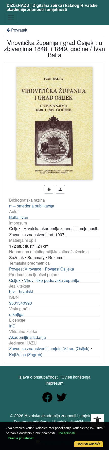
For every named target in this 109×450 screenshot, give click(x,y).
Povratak (19, 30)
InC (12, 326)
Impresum (54, 383)
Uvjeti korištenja (76, 377)
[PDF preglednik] (48, 189)
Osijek (15, 280)
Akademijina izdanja (27, 337)
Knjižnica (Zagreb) (25, 354)
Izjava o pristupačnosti (39, 377)
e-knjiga (16, 314)
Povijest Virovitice (25, 269)
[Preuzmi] (60, 189)
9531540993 (20, 303)
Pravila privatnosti (21, 438)
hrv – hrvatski (21, 291)
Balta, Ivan (18, 217)
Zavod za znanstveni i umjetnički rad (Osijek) (49, 348)
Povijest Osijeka (59, 269)
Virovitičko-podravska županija (51, 280)
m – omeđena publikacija (31, 206)
